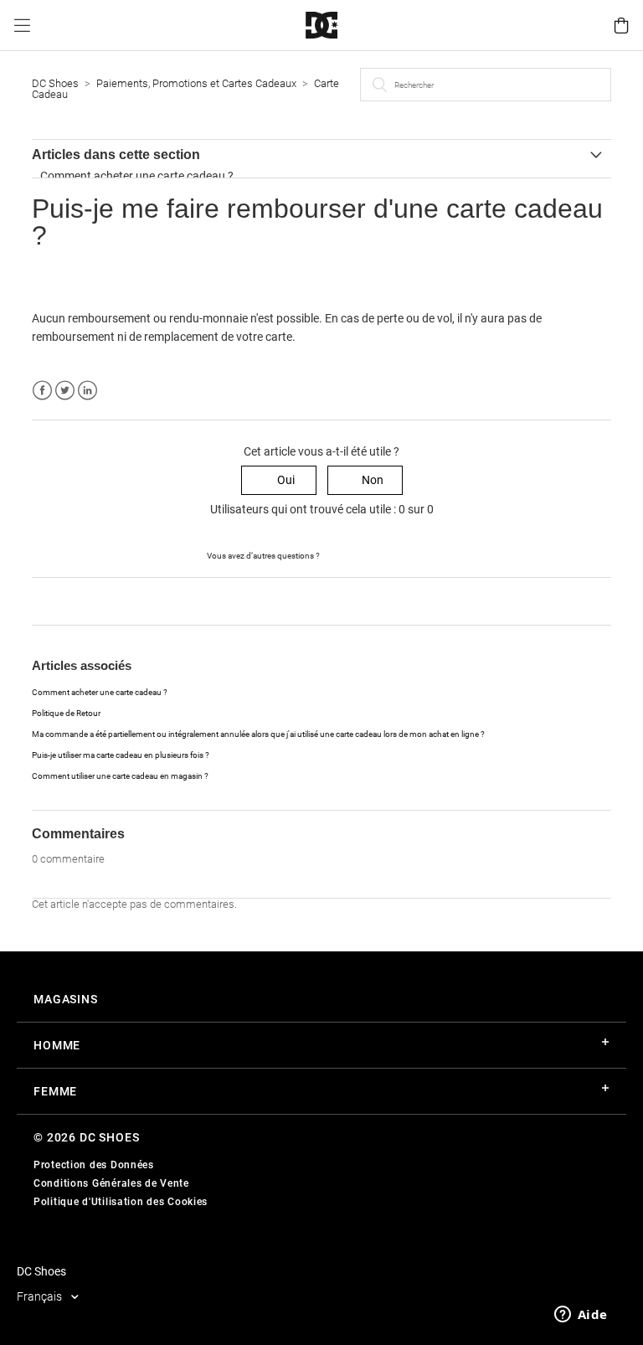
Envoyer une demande (379, 554)
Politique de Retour (66, 713)
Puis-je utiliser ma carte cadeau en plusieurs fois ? (120, 755)
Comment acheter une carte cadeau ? (137, 176)
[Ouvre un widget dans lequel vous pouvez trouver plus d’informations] (580, 1316)
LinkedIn (87, 390)
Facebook (42, 390)
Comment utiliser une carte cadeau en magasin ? (120, 776)
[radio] (278, 480)
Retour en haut (70, 600)
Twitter (64, 390)
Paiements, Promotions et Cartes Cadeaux (197, 83)
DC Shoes (55, 83)
